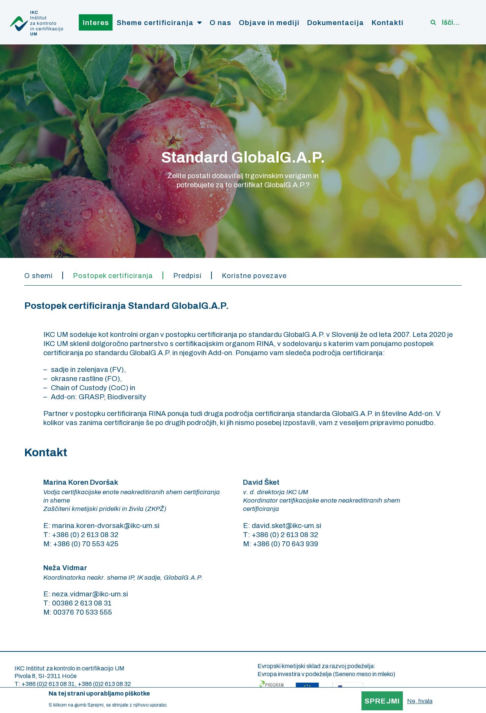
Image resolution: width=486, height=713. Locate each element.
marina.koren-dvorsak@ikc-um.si (105, 526)
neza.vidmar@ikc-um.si (90, 594)
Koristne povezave (254, 276)
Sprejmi (382, 701)
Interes (96, 22)
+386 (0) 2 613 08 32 (85, 535)
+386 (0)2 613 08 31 (48, 684)
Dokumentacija (335, 22)
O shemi (38, 276)
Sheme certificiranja (155, 22)
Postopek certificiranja (113, 276)
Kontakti (388, 22)
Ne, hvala (419, 701)
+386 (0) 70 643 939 (285, 544)
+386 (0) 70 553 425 (85, 544)
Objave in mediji (269, 22)
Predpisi (187, 276)
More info (178, 704)
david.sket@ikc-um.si (286, 526)
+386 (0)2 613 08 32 (104, 684)
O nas (220, 22)
